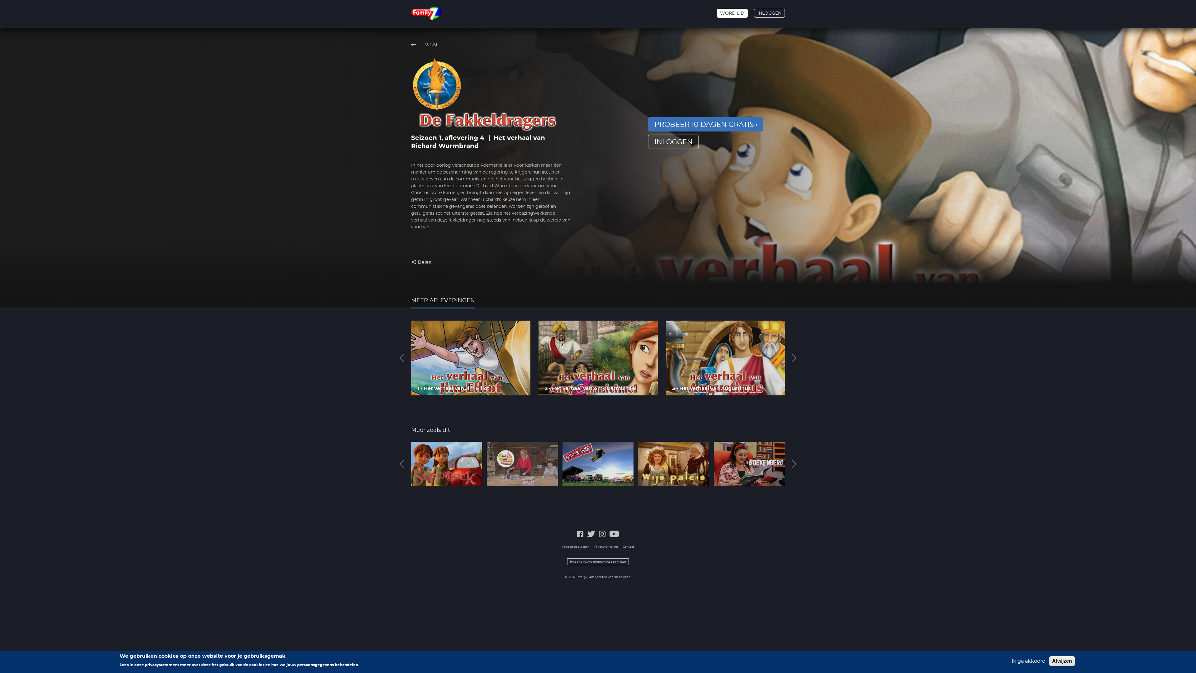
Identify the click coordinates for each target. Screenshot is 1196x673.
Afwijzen (1062, 661)
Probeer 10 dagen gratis (704, 124)
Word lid (732, 13)
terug (431, 44)
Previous (402, 358)
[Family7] (426, 13)
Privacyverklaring (606, 547)
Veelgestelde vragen (575, 547)
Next (794, 358)
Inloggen (769, 13)
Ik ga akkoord (1029, 661)
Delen (425, 262)
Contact (628, 547)
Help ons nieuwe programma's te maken (598, 562)
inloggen (673, 142)
